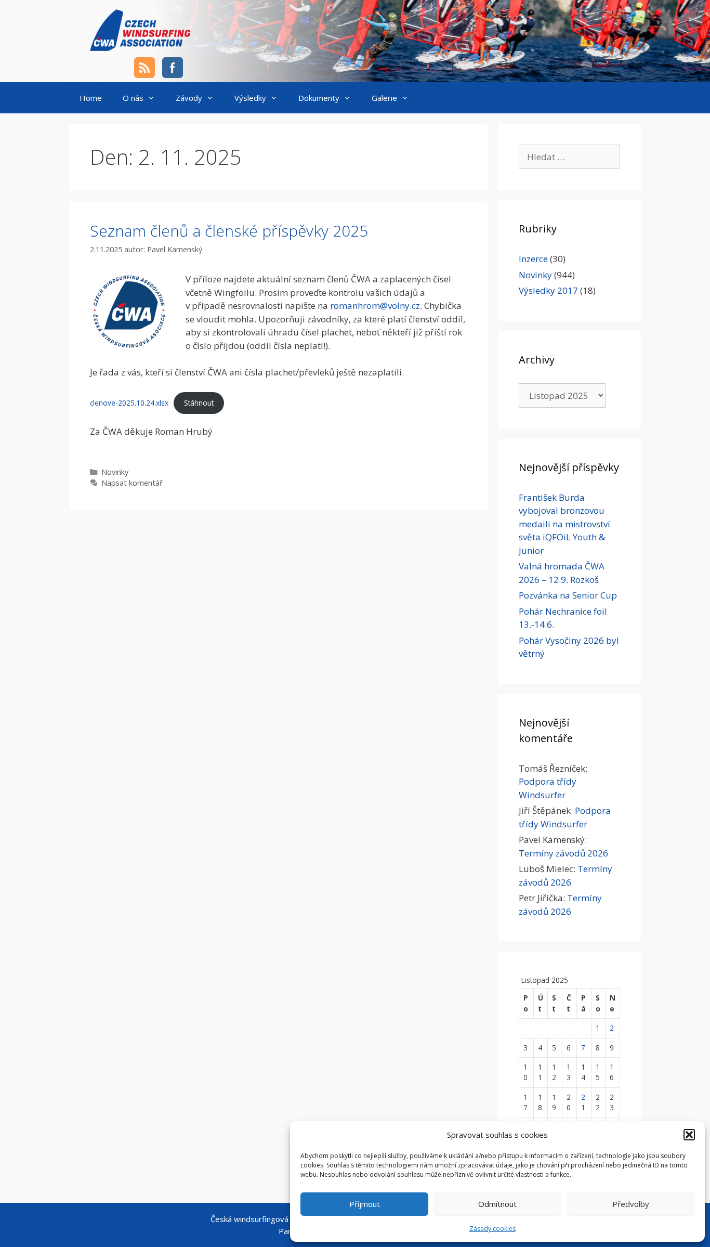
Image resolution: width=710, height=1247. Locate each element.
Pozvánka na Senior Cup (568, 595)
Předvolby (630, 1204)
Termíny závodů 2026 (563, 853)
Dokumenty (318, 98)
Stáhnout (199, 403)
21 (583, 1102)
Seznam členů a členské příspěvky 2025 (229, 230)
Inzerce (533, 259)
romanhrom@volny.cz (375, 305)
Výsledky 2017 (548, 290)
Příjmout (364, 1204)
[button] (689, 1134)
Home (91, 98)
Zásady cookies (492, 1228)
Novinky (114, 472)
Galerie (384, 98)
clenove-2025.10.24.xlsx (129, 403)
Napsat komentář (132, 483)
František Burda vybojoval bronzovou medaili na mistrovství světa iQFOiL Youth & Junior (564, 523)
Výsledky (250, 98)
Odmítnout (497, 1204)
